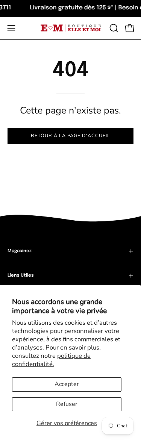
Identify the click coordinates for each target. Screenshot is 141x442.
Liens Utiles (21, 275)
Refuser (66, 404)
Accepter (67, 384)
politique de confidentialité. (51, 359)
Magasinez (20, 251)
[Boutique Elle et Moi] (71, 28)
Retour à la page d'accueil (70, 135)
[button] (113, 28)
